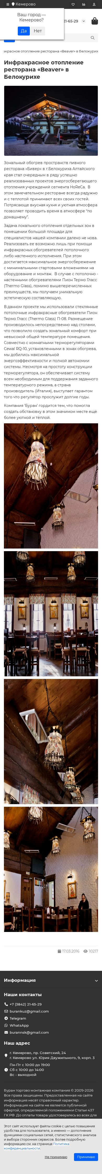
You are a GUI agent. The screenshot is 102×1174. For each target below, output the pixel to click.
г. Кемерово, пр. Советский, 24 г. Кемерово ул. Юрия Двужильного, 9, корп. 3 (52, 1055)
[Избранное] (73, 4)
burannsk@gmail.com (29, 1032)
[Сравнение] (84, 4)
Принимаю (86, 1157)
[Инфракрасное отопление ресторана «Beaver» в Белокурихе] (51, 121)
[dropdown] (8, 4)
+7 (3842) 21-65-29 (26, 1004)
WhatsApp (19, 1025)
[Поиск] (92, 38)
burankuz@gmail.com (29, 1011)
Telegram (18, 1018)
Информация (20, 980)
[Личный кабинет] (94, 4)
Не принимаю (56, 1157)
